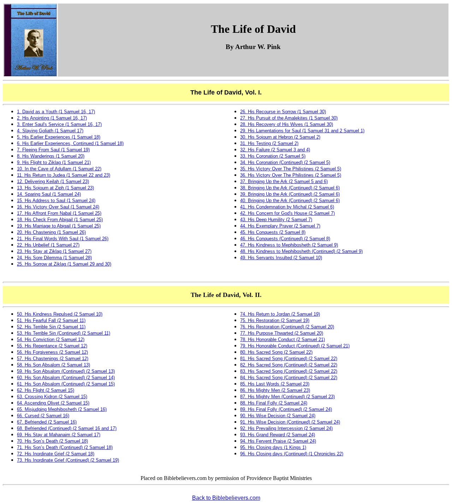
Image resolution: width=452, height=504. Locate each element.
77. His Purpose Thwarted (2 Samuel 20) (281, 333)
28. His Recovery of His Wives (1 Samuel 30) (286, 124)
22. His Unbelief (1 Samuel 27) (48, 245)
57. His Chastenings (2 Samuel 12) (52, 358)
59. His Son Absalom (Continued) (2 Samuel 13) (66, 371)
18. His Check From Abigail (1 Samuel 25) (60, 219)
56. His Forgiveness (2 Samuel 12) (52, 352)
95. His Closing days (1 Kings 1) (273, 447)
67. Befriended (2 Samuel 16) (47, 422)
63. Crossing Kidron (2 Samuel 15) (52, 396)
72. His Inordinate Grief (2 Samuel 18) (55, 453)
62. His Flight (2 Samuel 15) (45, 390)
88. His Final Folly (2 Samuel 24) (273, 403)
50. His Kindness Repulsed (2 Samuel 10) (59, 314)
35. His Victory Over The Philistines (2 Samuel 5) (290, 168)
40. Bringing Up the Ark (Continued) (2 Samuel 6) (290, 200)
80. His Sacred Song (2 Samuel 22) (276, 352)
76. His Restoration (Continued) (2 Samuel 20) (287, 326)
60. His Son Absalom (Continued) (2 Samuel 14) (66, 377)
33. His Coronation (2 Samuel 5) (272, 156)
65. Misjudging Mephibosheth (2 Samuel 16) (62, 409)
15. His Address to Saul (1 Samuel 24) (56, 200)
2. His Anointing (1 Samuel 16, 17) (52, 118)
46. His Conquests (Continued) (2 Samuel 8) (285, 238)
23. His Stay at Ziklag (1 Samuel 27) (54, 251)
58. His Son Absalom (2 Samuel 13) (53, 365)
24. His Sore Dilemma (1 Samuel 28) (54, 257)
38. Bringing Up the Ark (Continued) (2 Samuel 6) (290, 187)
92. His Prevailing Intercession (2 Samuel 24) (286, 428)
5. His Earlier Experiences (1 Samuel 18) (58, 137)
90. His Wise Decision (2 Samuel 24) (277, 415)
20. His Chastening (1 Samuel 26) (51, 232)
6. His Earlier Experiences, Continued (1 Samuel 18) (70, 143)
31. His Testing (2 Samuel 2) (269, 143)
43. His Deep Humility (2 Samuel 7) (276, 219)
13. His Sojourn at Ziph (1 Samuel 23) (55, 187)
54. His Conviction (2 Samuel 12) (50, 339)
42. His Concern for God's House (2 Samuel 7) (287, 213)
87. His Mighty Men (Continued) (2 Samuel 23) (287, 396)
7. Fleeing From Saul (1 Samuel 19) (53, 149)
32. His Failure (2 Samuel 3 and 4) (275, 149)
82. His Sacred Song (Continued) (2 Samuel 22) (288, 365)
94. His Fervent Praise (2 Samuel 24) (278, 441)
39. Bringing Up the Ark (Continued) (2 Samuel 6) (290, 194)
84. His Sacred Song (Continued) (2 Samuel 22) (288, 377)
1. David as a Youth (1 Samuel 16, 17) (56, 111)
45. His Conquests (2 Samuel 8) (272, 232)
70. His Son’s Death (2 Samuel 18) (52, 441)
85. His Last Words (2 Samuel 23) (274, 384)
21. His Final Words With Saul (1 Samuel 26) (62, 238)
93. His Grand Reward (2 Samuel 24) (277, 434)
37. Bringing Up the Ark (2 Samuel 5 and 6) (284, 181)
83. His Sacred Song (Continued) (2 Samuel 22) (288, 371)
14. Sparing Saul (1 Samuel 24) (49, 194)
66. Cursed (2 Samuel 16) (43, 415)
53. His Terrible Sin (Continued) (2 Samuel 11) (63, 333)
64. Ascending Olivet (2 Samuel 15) (53, 403)
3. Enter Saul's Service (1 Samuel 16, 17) (59, 124)
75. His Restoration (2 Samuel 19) (274, 320)
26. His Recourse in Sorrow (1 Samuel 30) (283, 111)
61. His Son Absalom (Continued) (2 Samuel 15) (66, 384)
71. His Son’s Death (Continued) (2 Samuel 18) (65, 447)
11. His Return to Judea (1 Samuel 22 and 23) (63, 175)
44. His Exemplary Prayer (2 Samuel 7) (280, 226)
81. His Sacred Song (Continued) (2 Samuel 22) (288, 358)
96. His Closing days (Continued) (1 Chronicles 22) (291, 453)
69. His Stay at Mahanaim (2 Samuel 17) (58, 434)
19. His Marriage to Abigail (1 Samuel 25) (59, 226)
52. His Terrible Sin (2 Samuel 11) (51, 326)
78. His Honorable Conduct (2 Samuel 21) (282, 339)
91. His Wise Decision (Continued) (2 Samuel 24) (290, 422)
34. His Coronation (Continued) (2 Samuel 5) (285, 162)
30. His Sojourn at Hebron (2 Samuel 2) (280, 137)
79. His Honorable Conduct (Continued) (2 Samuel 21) (295, 345)
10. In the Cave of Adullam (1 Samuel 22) (59, 168)
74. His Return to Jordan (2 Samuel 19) (280, 314)
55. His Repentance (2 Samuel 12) (52, 345)
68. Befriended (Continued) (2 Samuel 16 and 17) (67, 428)
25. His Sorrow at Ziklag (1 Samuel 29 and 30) (64, 264)
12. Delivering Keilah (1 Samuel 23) (53, 181)
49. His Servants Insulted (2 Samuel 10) (281, 257)
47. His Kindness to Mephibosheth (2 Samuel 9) (289, 245)
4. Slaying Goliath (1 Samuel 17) (50, 130)
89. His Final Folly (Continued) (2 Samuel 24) (286, 409)
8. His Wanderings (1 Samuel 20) (50, 156)
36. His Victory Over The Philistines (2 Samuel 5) (290, 175)
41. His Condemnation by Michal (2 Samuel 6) (287, 207)
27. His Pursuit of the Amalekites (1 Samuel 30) (289, 118)
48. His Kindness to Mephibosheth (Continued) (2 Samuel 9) (301, 251)
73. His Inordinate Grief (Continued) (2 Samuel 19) (68, 460)
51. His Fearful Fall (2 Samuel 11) (51, 320)
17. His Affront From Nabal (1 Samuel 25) (59, 213)
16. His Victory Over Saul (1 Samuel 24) (58, 207)
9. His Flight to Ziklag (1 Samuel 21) (54, 162)
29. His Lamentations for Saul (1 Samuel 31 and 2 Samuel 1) (302, 130)
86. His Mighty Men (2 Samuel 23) (275, 390)
